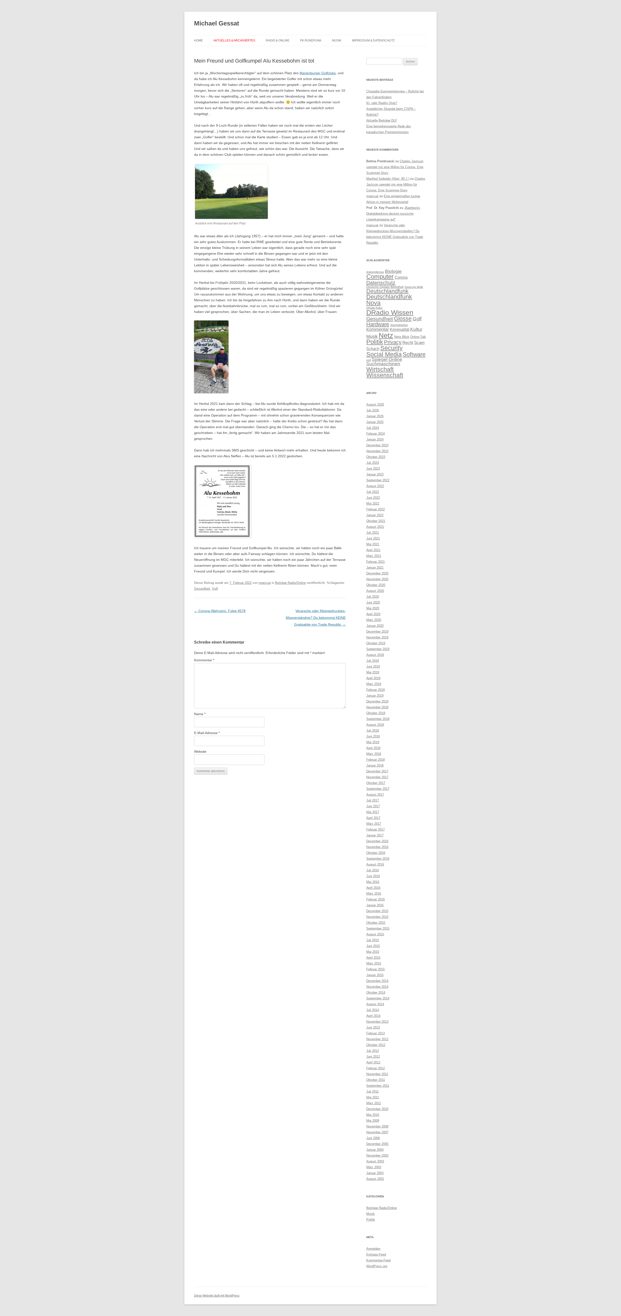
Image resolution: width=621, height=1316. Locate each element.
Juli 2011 (372, 1091)
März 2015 (373, 963)
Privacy (392, 342)
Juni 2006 (373, 1138)
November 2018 (377, 707)
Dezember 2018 (377, 701)
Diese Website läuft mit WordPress (216, 1295)
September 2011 (377, 1085)
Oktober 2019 (375, 643)
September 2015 (377, 928)
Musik (336, 40)
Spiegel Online (387, 359)
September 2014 (377, 998)
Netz (386, 335)
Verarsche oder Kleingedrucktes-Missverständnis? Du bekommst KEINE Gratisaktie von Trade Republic (316, 617)
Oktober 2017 (375, 783)
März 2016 (373, 893)
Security (391, 348)
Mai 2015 (372, 952)
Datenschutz (380, 282)
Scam (419, 342)
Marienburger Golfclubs (318, 73)
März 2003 (373, 1167)
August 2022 (375, 486)
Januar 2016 (375, 905)
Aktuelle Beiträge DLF (381, 120)
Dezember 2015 (377, 911)
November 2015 (377, 917)
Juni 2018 (373, 736)
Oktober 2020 (375, 585)
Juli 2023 (372, 463)
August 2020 (375, 591)
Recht (407, 342)
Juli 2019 (372, 660)
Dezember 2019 (377, 631)
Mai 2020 (372, 608)
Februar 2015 (375, 969)
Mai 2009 (372, 1120)
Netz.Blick (401, 337)
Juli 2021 (372, 532)
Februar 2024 (375, 433)
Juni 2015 (373, 946)
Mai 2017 (372, 812)
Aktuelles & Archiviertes (234, 40)
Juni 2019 (373, 666)
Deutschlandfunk (387, 291)
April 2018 (373, 748)
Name (199, 714)
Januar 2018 (375, 765)
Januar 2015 (375, 975)
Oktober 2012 (375, 1045)
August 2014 (375, 1004)
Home (198, 40)
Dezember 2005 (377, 1144)
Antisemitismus (375, 271)
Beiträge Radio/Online (290, 583)
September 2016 (377, 858)
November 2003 (377, 1155)
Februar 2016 (375, 899)
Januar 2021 (375, 567)
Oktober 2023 (375, 457)
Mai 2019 (372, 672)
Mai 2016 (372, 882)
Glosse (403, 319)
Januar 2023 (375, 474)
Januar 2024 (375, 439)
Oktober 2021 (375, 521)
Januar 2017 (375, 835)
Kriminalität (399, 329)
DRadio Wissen (389, 312)
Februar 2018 (375, 759)
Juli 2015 (372, 940)
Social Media (384, 354)
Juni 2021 (373, 538)
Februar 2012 (375, 1068)
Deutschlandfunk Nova (389, 300)
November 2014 (377, 987)
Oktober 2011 (375, 1080)
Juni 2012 (373, 1056)
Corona (401, 277)
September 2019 (377, 649)
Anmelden (373, 1249)
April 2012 (373, 1062)
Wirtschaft (380, 369)
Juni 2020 (373, 602)
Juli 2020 (372, 596)
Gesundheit (202, 588)
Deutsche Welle (414, 287)
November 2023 (377, 451)
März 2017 (373, 824)
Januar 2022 (375, 515)
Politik (374, 341)
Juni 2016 (373, 876)
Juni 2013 (373, 1027)
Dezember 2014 (377, 981)
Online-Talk (418, 337)
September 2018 (377, 719)
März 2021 (373, 556)
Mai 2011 (372, 1097)
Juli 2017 (372, 800)
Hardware (377, 324)
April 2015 (373, 957)
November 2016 (377, 847)
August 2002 (375, 1179)
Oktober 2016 (375, 853)
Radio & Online (277, 40)
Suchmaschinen (383, 363)
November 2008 (377, 1126)
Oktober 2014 (375, 992)
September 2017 (377, 789)
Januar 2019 (375, 695)
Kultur (416, 329)
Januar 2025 (375, 422)
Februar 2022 (375, 509)
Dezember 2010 (377, 1109)
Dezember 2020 (377, 573)
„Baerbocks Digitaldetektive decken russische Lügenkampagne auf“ (393, 213)
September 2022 (377, 480)
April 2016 (373, 888)
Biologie (393, 271)
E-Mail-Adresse (207, 733)
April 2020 (373, 614)
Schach (372, 348)
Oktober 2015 (375, 922)
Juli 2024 (372, 428)
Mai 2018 (372, 742)
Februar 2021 (375, 562)
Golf (215, 588)
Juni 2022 (373, 497)
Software (414, 354)
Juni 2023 (373, 468)
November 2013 (377, 1021)
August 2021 (375, 527)
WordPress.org (376, 1266)
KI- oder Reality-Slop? (381, 103)
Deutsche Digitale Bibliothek (385, 287)
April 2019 (373, 678)
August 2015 (375, 934)
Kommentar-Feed (378, 1260)
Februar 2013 (375, 1033)
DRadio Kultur (374, 307)
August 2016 (375, 864)
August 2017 (375, 794)
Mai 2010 (372, 1115)
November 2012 (377, 1039)
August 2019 (375, 655)
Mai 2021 (372, 544)
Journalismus (399, 325)
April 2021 (373, 550)
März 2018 (373, 754)
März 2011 (373, 1103)
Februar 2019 (375, 690)
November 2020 (377, 579)
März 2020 (373, 620)
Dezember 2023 (377, 445)
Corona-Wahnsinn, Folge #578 (219, 611)
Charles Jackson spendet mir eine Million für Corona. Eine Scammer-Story (394, 167)
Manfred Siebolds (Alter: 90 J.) (387, 178)
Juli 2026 (372, 410)
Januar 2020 (375, 626)
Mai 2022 (372, 503)
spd (368, 360)
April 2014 (373, 1016)
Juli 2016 (372, 870)
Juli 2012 (372, 1051)
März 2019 (373, 684)
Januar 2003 (375, 1173)
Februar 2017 (375, 829)
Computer (380, 276)
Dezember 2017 (377, 771)
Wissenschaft (384, 375)
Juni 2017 (373, 806)
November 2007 (377, 1132)
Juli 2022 (372, 492)
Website (200, 751)
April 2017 (373, 818)
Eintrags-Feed (376, 1254)
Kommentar (204, 660)
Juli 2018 (372, 730)
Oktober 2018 (375, 713)
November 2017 (377, 777)
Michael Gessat (216, 23)
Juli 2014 (372, 1010)
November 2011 (377, 1074)
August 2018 (375, 725)
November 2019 (377, 637)
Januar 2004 (375, 1150)
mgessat (265, 583)
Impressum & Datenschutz (373, 40)
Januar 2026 (375, 416)
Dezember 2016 (377, 841)
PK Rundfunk (310, 40)
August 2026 (375, 404)
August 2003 (375, 1161)
